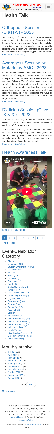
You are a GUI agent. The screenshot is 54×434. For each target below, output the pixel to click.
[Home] (22, 7)
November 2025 (15, 369)
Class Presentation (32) (18, 292)
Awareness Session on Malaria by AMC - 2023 (24, 64)
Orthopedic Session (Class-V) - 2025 (21, 29)
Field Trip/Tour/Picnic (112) (20, 332)
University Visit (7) (16, 269)
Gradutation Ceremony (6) (20, 335)
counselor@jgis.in (27, 419)
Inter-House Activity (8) (18, 324)
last (13, 242)
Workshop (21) (14, 272)
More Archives (8, 391)
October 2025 (14, 372)
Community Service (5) (18, 295)
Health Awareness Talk (24, 152)
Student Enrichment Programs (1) (23, 266)
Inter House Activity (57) (19, 318)
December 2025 (15, 366)
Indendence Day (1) (17, 327)
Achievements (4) (16, 338)
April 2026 (12, 354)
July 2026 (12, 352)
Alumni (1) (12, 261)
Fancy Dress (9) (15, 315)
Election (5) (13, 312)
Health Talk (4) (14, 330)
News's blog (19, 54)
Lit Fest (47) (13, 278)
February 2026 (14, 360)
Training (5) (13, 275)
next (6, 242)
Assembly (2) (14, 309)
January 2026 (14, 363)
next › (31, 384)
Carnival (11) (14, 304)
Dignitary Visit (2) (15, 298)
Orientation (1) (14, 281)
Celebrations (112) (16, 301)
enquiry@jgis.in (17, 417)
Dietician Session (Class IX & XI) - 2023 (25, 111)
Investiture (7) (14, 289)
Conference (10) (15, 263)
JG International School (33, 425)
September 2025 (15, 374)
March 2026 (13, 357)
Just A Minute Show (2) (18, 286)
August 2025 (13, 377)
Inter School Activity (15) (19, 321)
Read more (7, 54)
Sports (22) (13, 284)
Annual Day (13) (15, 307)
